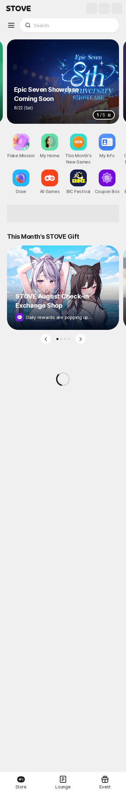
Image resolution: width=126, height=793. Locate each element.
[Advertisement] (63, 213)
